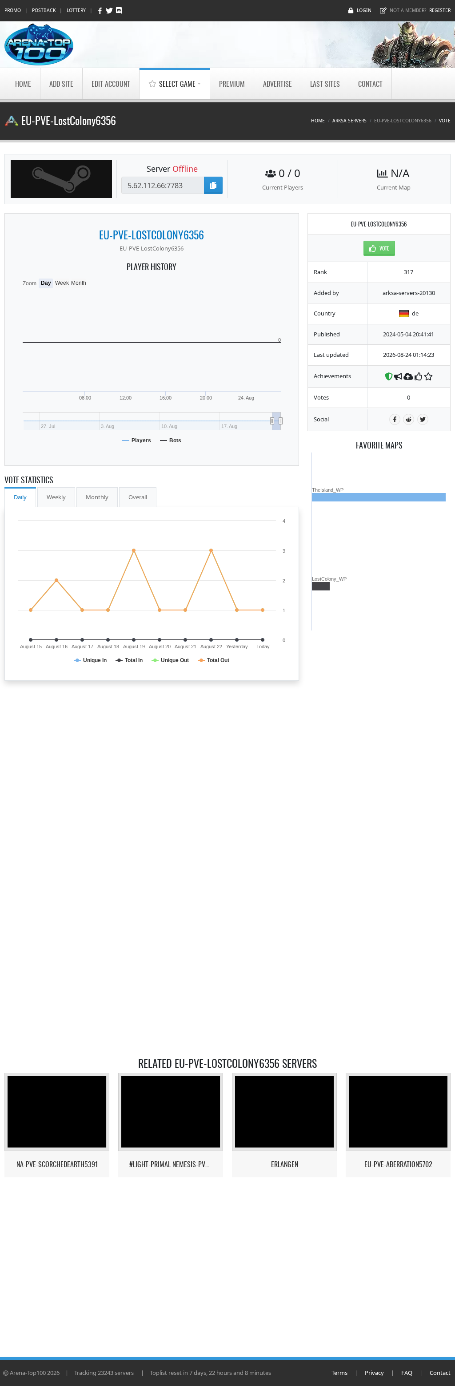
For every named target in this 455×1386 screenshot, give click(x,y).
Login (364, 10)
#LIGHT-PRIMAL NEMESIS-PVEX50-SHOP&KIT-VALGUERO (170, 1164)
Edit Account (111, 83)
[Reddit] (408, 419)
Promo (12, 10)
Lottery (76, 10)
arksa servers (349, 120)
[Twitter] (110, 10)
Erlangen (284, 1164)
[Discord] (119, 10)
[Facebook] (100, 10)
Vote (445, 120)
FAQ (406, 1373)
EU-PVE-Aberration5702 (398, 1164)
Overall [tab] (137, 497)
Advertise (277, 83)
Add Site (61, 83)
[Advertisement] (379, 763)
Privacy (374, 1373)
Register (440, 10)
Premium (232, 83)
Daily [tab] (20, 497)
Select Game (177, 83)
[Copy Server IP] (213, 185)
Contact (370, 83)
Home (23, 83)
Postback (44, 10)
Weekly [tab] (56, 497)
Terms (339, 1373)
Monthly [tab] (97, 497)
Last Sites (325, 83)
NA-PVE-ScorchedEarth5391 (57, 1164)
